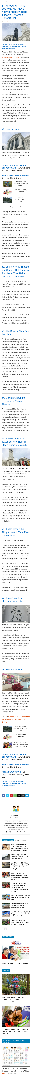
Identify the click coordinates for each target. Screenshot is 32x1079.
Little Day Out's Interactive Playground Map (15, 774)
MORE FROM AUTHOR (21, 840)
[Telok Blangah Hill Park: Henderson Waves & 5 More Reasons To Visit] (6, 857)
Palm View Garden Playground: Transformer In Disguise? (20, 183)
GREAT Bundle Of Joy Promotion (15, 964)
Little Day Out (6, 21)
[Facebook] (3, 795)
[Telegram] (27, 795)
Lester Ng (4, 1035)
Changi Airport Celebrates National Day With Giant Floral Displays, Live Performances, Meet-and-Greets (19, 887)
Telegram (14, 46)
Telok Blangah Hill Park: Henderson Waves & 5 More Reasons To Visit (20, 857)
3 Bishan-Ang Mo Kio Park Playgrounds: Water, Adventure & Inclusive (19, 906)
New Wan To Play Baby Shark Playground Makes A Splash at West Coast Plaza (20, 914)
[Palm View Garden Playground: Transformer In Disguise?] (7, 184)
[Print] (23, 795)
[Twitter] (7, 795)
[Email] (19, 795)
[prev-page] (3, 929)
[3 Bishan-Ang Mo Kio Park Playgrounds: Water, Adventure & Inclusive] (6, 906)
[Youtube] (25, 832)
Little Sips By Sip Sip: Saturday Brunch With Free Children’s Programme (20, 922)
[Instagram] (10, 832)
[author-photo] (16, 813)
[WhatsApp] (15, 795)
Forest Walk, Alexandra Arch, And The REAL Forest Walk (20, 199)
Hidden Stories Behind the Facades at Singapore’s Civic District (16, 719)
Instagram (20, 44)
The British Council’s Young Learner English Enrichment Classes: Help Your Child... (20, 744)
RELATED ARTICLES (8, 840)
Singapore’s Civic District (10, 57)
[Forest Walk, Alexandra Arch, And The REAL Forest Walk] (7, 200)
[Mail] (14, 832)
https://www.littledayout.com (16, 817)
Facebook (5, 46)
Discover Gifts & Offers (11, 178)
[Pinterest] (11, 795)
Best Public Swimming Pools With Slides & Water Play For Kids (20, 897)
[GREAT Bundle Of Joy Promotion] (7, 192)
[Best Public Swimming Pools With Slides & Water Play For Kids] (6, 897)
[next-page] (5, 929)
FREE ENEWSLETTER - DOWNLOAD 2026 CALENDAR (13, 1041)
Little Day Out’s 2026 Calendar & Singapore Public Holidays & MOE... (15, 1070)
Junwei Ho (4, 1001)
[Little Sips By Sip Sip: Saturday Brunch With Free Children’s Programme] (6, 922)
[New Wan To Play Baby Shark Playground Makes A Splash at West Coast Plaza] (6, 914)
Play (7, 1)
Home (3, 1)
